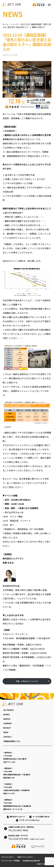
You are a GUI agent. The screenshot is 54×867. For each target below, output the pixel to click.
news (5, 732)
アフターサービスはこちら (29, 820)
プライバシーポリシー (7, 857)
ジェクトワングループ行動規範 (10, 861)
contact (7, 737)
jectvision (8, 710)
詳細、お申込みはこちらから (27, 681)
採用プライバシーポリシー (25, 857)
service (6, 719)
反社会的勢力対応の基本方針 (31, 861)
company (7, 723)
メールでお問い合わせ (42, 816)
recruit (7, 728)
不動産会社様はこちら (11, 741)
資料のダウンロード (17, 816)
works (6, 714)
